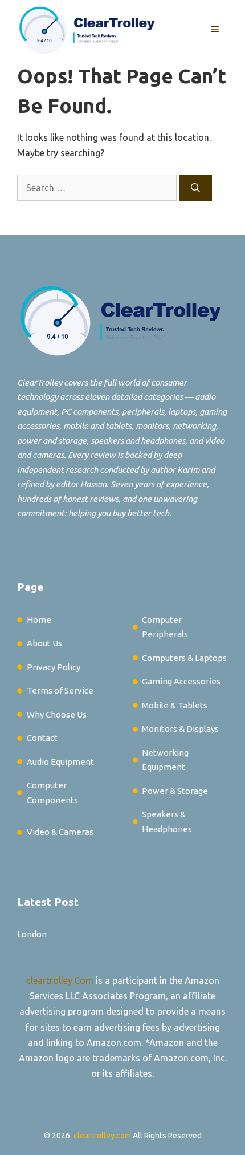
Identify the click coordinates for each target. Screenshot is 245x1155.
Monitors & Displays (180, 728)
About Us (44, 643)
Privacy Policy (53, 667)
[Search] (195, 188)
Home (39, 620)
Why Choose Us (57, 714)
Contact (42, 738)
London (32, 934)
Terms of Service (60, 690)
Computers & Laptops (184, 658)
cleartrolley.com (102, 1135)
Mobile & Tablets (174, 705)
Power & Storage (175, 791)
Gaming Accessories (181, 681)
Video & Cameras (60, 832)
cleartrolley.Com (59, 980)
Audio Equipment (60, 762)
